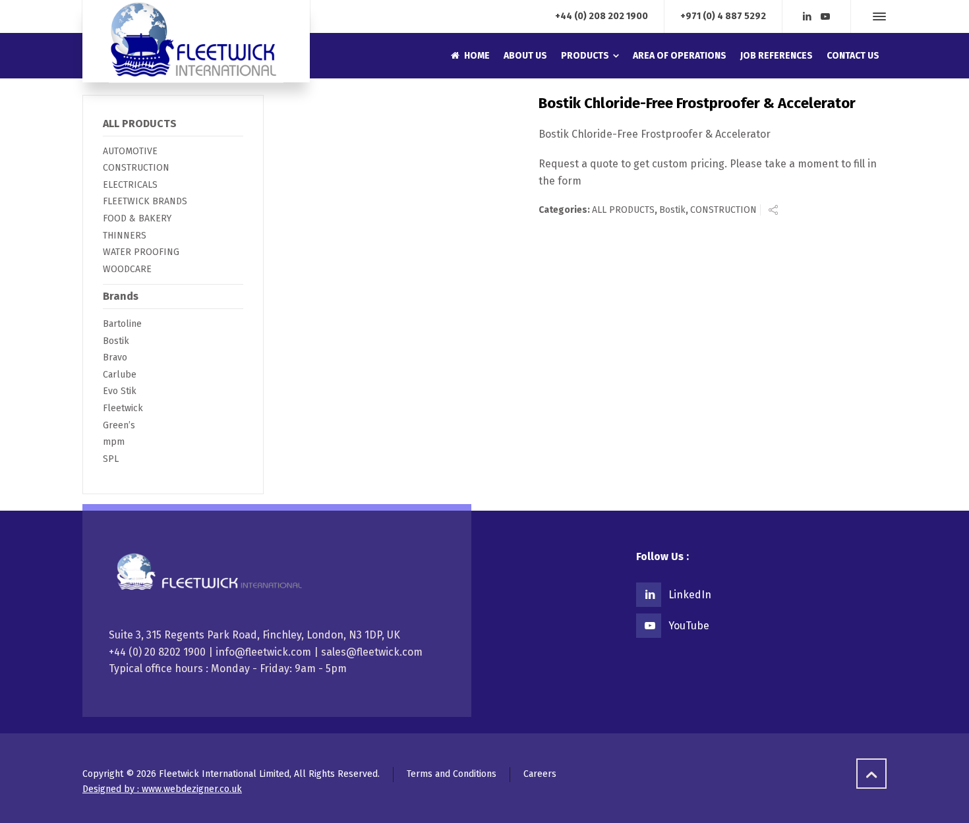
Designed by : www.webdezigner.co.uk (162, 789)
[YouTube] (825, 16)
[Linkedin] (807, 16)
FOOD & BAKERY (137, 218)
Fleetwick (123, 408)
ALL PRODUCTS (623, 209)
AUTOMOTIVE (130, 151)
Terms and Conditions (451, 774)
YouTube (688, 625)
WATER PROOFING (141, 252)
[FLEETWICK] (196, 41)
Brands (120, 296)
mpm (114, 441)
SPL (111, 459)
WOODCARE (127, 269)
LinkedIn (689, 594)
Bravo (115, 357)
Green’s (119, 425)
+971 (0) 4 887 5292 (723, 16)
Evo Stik (119, 391)
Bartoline (122, 323)
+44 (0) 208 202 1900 (601, 16)
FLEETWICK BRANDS (145, 201)
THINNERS (124, 235)
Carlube (119, 374)
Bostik (672, 209)
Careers (539, 774)
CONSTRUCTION (723, 209)
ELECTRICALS (130, 184)
